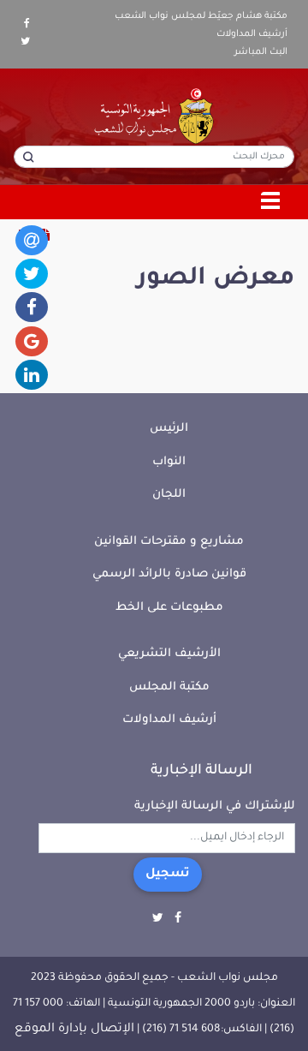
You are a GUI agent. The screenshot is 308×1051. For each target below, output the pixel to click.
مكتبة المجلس (169, 687)
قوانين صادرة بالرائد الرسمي (169, 574)
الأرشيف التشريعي (169, 654)
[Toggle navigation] (271, 202)
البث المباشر (260, 52)
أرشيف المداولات (251, 34)
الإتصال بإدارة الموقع (74, 1029)
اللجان (169, 494)
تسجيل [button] (167, 874)
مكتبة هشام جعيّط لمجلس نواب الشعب (201, 16)
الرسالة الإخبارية (201, 771)
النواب (169, 462)
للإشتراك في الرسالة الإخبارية (214, 806)
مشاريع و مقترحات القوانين (169, 541)
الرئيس (169, 428)
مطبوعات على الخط (169, 607)
